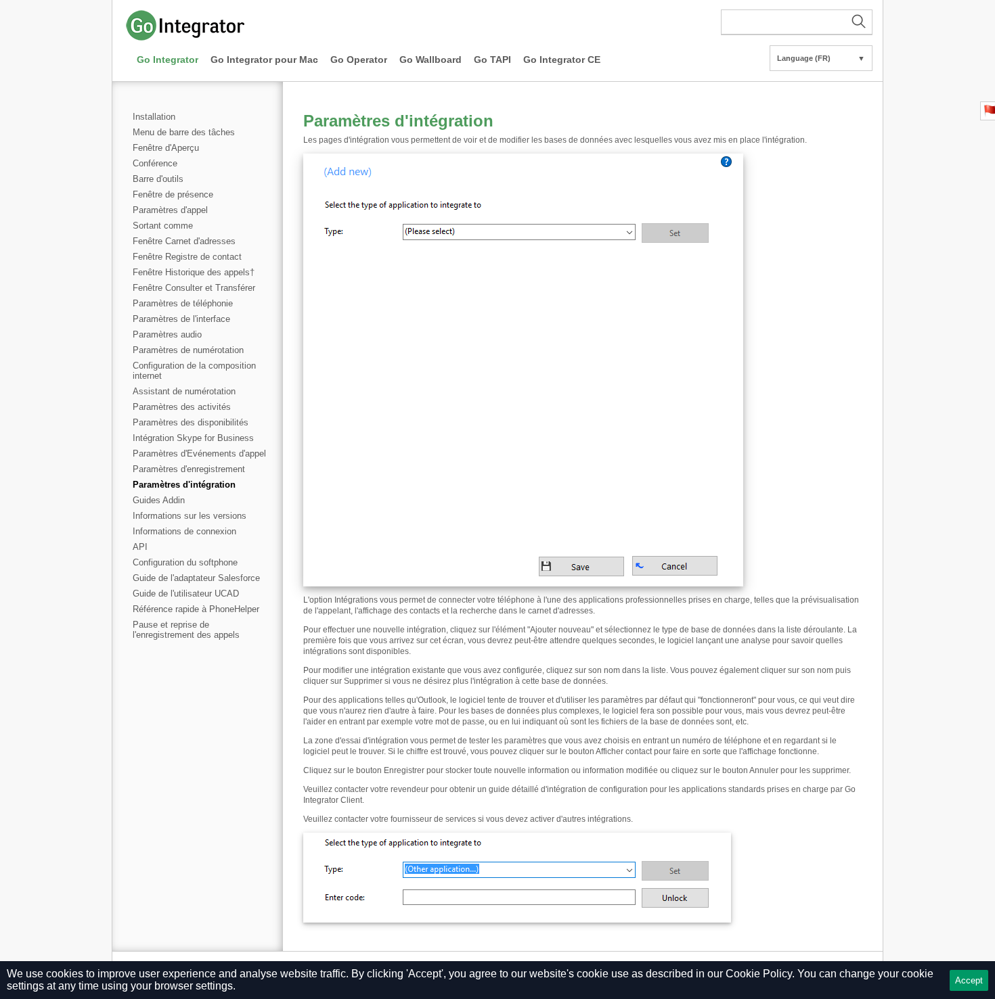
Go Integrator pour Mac (264, 59)
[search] (796, 22)
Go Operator (358, 59)
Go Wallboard (430, 59)
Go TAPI (492, 59)
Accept (969, 980)
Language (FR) (821, 58)
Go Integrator (167, 59)
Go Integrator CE (561, 59)
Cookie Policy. (760, 973)
